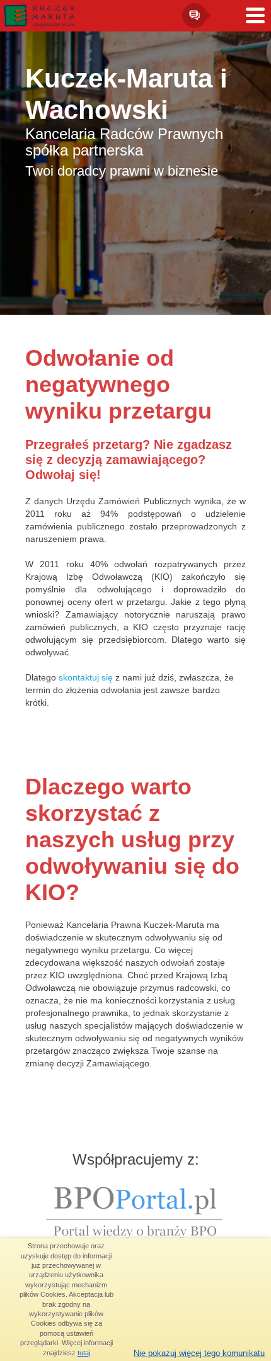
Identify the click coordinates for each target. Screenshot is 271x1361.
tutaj (84, 1353)
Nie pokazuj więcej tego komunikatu (199, 1353)
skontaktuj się (86, 677)
